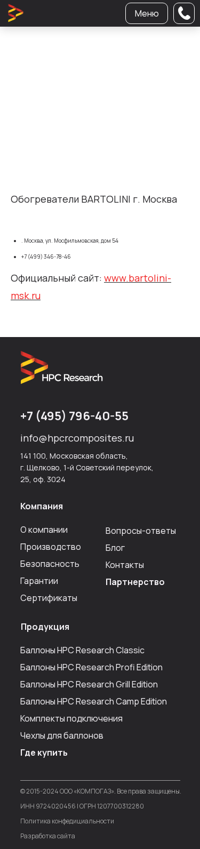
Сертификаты (48, 598)
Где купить (44, 752)
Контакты (125, 565)
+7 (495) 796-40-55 (74, 416)
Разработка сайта (47, 835)
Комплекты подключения (71, 718)
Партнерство (135, 582)
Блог (115, 548)
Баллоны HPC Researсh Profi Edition (91, 667)
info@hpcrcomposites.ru (77, 437)
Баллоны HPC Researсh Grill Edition (89, 684)
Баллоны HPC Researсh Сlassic (82, 650)
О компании (44, 529)
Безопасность (49, 564)
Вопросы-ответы (141, 530)
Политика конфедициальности (67, 821)
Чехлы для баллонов (61, 735)
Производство (50, 546)
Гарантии (39, 581)
